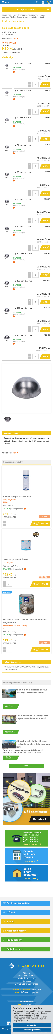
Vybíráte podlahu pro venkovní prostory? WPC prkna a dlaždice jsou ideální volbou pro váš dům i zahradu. (25, 718)
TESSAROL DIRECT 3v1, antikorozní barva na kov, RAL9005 (25, 621)
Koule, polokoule (41, 667)
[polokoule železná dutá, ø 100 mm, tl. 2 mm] (7, 283)
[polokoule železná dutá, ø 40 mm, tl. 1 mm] (7, 65)
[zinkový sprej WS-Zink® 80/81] (26, 480)
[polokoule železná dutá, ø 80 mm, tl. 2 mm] (7, 201)
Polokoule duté (11, 669)
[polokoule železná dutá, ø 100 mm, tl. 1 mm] (7, 256)
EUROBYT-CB (6, 15)
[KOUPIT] (45, 84)
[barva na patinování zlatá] (26, 543)
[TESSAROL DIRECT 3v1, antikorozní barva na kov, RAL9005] (26, 603)
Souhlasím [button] (31, 1025)
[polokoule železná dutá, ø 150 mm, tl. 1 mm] (7, 337)
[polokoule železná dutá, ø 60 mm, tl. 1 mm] (7, 120)
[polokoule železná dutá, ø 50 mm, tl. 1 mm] (7, 93)
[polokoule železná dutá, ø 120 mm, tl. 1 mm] (7, 310)
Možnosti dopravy (16, 930)
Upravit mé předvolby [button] (32, 1029)
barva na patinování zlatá (15, 559)
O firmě (11, 912)
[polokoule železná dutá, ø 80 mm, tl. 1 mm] (7, 174)
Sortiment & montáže (18, 903)
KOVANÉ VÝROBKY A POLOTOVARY (25, 15)
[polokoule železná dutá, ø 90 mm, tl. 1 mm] (7, 228)
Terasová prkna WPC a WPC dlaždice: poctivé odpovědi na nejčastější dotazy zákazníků (25, 691)
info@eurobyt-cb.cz (30, 992)
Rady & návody (14, 948)
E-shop (10, 921)
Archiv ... (26, 765)
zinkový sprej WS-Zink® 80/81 (18, 496)
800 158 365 (35, 989)
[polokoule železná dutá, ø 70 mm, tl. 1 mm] (7, 147)
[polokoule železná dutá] (26, 387)
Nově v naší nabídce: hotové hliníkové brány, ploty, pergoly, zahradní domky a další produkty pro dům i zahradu (26, 743)
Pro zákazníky (14, 939)
